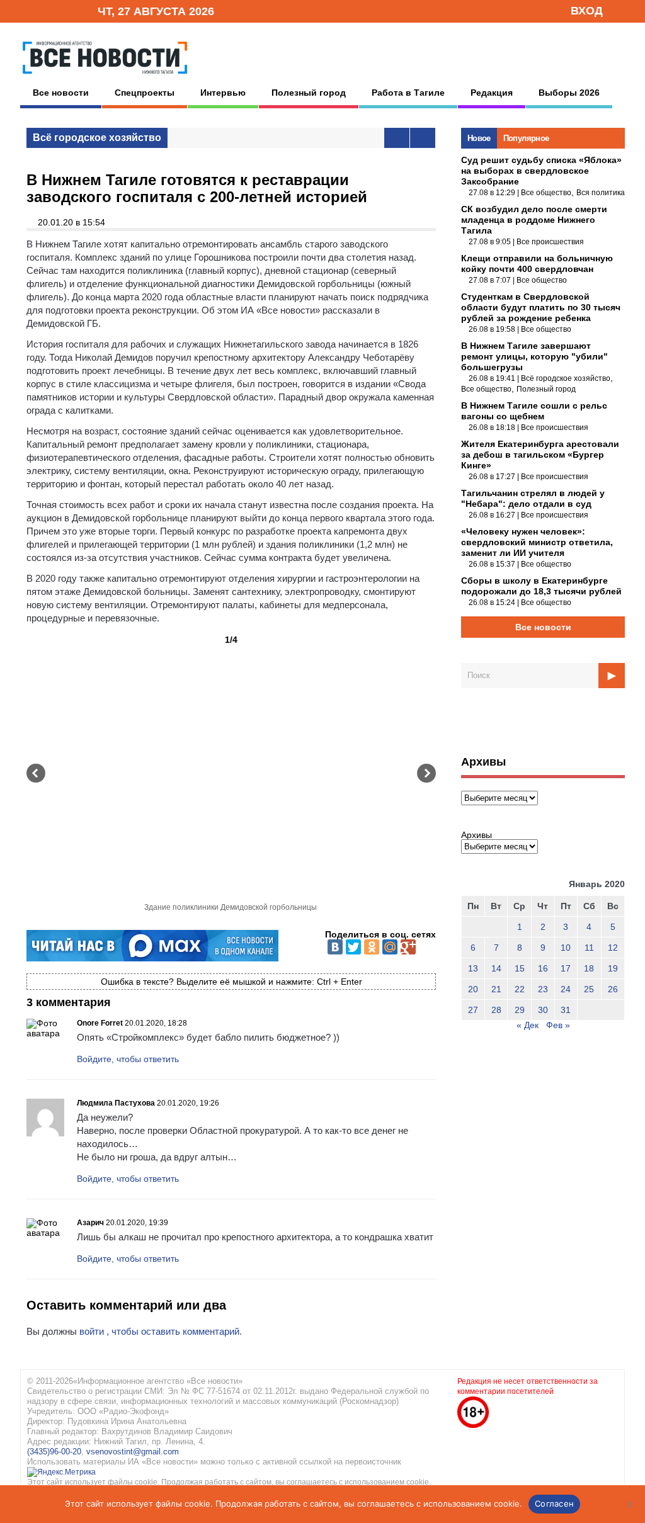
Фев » (558, 1025)
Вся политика (600, 192)
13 (473, 968)
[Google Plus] (408, 946)
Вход (587, 10)
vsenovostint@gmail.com (132, 1451)
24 (566, 989)
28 (496, 1010)
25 (589, 989)
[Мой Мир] (389, 946)
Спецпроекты (144, 93)
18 (589, 968)
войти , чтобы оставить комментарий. (160, 1331)
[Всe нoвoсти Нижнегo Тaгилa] (105, 77)
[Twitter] (353, 946)
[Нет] (629, 1504)
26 (613, 989)
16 (543, 968)
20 (473, 989)
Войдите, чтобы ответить (128, 1059)
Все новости (61, 93)
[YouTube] (67, 10)
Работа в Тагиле (408, 93)
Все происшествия (550, 241)
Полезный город (308, 93)
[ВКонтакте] (335, 946)
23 (543, 989)
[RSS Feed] (47, 10)
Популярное (526, 138)
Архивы (476, 834)
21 (496, 989)
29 (520, 1010)
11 (589, 948)
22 (520, 989)
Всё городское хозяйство (97, 137)
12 (613, 948)
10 (566, 948)
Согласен (554, 1503)
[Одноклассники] (371, 946)
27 (473, 1010)
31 (566, 1010)
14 (496, 968)
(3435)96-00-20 (54, 1451)
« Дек (528, 1025)
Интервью (223, 93)
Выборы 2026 (569, 93)
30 (543, 1010)
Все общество (546, 192)
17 (566, 968)
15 (520, 968)
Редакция (492, 93)
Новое (479, 138)
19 (613, 968)
